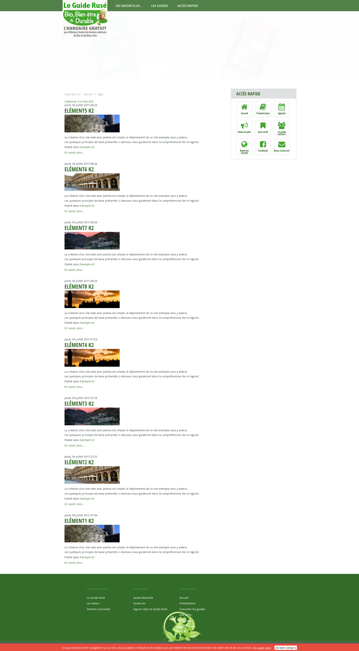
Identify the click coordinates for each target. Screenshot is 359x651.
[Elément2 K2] (93, 483)
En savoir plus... (74, 152)
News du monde (244, 151)
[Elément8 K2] (93, 308)
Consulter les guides (192, 609)
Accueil (244, 113)
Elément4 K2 (79, 345)
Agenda (282, 113)
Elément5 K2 (79, 110)
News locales (244, 132)
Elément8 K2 (79, 286)
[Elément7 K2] (93, 249)
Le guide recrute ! (281, 133)
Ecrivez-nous (187, 626)
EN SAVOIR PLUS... (129, 6)
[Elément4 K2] (93, 366)
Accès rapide (187, 6)
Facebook (263, 150)
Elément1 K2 (79, 521)
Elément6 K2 (79, 169)
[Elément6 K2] (93, 190)
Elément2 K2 (79, 462)
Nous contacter (281, 150)
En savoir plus (262, 648)
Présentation (263, 113)
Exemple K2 (87, 147)
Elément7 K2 (79, 228)
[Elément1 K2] (93, 542)
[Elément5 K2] (93, 132)
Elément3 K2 (79, 403)
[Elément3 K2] (93, 425)
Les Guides (159, 6)
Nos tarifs (263, 132)
